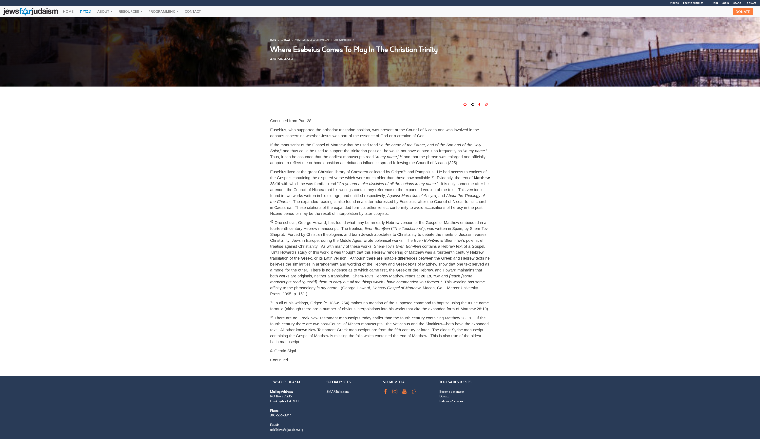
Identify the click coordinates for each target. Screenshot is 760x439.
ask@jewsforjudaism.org (286, 429)
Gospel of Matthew (312, 336)
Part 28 (304, 121)
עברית (85, 11)
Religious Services (451, 401)
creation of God (411, 136)
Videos (674, 3)
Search (738, 3)
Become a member (451, 391)
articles (285, 39)
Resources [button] (129, 11)
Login (725, 3)
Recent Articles (693, 3)
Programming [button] (162, 11)
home (273, 39)
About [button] (103, 11)
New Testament (324, 318)
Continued (279, 360)
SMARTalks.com (338, 391)
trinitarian (354, 163)
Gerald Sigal (285, 351)
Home (68, 11)
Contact (193, 11)
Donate (751, 3)
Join (715, 3)
